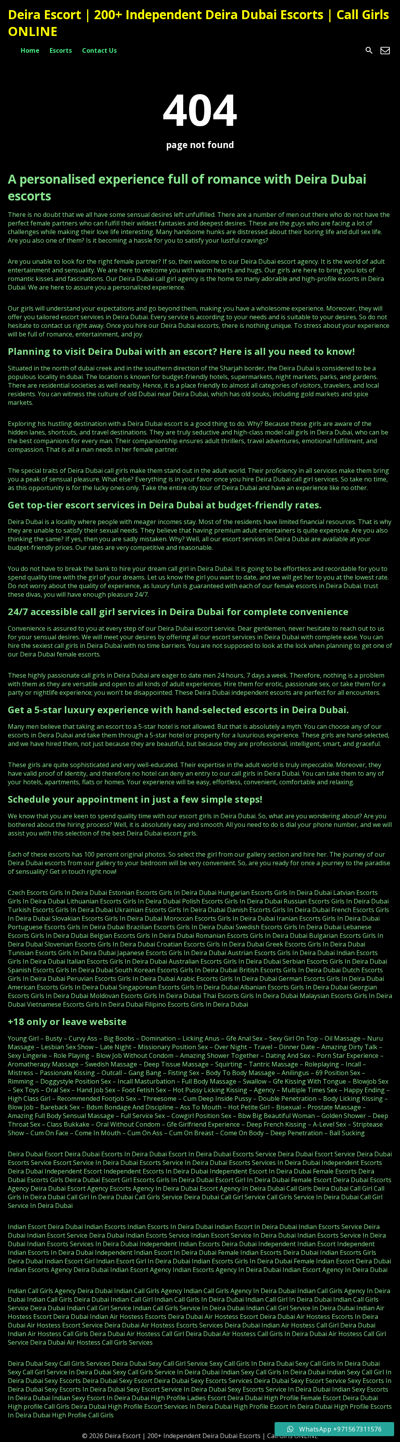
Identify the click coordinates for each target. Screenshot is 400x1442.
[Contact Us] (385, 50)
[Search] (369, 50)
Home (30, 50)
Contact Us (99, 50)
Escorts (61, 50)
